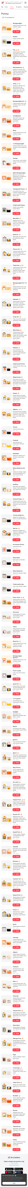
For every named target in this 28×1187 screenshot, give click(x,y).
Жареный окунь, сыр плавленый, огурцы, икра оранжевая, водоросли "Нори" (19, 1114)
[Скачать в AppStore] (9, 1169)
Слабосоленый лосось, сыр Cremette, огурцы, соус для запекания (19, 105)
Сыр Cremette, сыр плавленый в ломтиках (18, 443)
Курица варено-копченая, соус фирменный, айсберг (19, 1028)
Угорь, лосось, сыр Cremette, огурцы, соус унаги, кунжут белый (19, 162)
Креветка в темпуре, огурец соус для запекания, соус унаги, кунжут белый (19, 473)
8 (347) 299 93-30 (14, 1165)
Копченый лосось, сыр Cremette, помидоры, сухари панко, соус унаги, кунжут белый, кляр (19, 193)
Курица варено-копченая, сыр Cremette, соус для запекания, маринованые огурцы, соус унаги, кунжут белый (19, 787)
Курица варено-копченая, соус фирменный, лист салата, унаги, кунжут (19, 899)
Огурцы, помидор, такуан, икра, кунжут (19, 1057)
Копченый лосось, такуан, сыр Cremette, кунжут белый (19, 729)
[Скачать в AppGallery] (9, 1172)
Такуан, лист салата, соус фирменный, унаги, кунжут (19, 1085)
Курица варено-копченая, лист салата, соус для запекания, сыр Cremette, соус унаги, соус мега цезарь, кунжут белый (19, 304)
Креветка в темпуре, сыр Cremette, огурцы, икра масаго (19, 457)
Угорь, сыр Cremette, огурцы (19, 586)
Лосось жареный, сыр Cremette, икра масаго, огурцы (18, 771)
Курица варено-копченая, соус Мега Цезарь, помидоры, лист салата (19, 999)
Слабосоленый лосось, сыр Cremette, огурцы (19, 26)
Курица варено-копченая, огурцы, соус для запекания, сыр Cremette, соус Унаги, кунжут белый (20, 397)
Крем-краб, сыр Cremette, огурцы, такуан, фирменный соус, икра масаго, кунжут (20, 488)
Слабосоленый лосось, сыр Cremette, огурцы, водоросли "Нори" (20, 147)
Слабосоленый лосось (18, 429)
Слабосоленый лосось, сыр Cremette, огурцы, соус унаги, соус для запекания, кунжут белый (19, 253)
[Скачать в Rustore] (18, 1172)
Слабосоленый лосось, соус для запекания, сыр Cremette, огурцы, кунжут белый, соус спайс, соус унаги (19, 270)
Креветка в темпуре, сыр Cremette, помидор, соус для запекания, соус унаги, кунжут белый (20, 533)
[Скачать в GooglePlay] (18, 1169)
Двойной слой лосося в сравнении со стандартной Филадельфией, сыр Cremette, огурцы (19, 177)
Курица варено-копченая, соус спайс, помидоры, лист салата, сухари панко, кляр (19, 601)
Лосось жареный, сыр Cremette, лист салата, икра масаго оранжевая (19, 941)
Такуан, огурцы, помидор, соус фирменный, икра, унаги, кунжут (19, 836)
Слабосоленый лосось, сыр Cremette (19, 366)
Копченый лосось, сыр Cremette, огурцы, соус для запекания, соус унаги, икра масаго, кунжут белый (19, 883)
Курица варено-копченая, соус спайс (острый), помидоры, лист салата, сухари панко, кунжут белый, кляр (20, 55)
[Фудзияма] (2, 2)
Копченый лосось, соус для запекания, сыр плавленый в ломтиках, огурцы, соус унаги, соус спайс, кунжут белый (20, 414)
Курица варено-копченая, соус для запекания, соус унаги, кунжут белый (19, 687)
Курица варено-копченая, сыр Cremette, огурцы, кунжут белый (19, 616)
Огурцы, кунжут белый (18, 38)
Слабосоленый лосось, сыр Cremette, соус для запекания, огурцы (19, 645)
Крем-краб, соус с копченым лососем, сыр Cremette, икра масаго (20, 850)
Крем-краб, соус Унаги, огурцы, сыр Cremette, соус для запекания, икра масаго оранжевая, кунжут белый (20, 381)
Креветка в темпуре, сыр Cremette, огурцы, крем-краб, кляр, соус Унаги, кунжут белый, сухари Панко (20, 72)
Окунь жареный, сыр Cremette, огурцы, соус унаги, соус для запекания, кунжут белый (19, 352)
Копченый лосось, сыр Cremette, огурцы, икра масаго (18, 970)
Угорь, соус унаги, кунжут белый (19, 673)
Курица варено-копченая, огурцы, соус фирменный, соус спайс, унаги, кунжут (19, 803)
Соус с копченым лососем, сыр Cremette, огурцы (19, 742)
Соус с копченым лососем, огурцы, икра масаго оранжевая (19, 1143)
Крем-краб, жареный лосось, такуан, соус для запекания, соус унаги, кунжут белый (20, 756)
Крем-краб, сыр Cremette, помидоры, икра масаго (19, 1129)
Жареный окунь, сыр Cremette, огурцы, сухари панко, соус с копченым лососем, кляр (19, 223)
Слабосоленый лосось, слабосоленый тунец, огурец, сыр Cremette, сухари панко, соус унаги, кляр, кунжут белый (20, 335)
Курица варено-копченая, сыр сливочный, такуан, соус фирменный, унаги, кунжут (20, 1014)
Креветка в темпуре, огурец (19, 573)
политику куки (17, 1180)
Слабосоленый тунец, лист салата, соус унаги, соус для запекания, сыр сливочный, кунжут (20, 503)
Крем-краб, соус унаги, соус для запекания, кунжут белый (19, 238)
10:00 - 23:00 (14, 1163)
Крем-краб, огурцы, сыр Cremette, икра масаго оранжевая (18, 119)
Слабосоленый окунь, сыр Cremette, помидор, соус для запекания (20, 985)
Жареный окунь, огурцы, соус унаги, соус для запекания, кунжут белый (19, 913)
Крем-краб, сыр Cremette (19, 559)
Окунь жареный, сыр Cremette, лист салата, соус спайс (19, 1071)
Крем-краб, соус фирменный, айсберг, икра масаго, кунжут (19, 715)
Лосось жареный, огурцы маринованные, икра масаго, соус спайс (19, 1099)
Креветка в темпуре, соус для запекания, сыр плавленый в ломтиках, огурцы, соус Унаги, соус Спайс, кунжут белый (19, 88)
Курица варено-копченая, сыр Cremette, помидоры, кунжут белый (19, 630)
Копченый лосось (17, 546)
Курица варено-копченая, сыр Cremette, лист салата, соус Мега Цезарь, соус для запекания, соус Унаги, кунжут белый (19, 866)
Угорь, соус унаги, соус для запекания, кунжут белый (19, 319)
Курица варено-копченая (19, 926)
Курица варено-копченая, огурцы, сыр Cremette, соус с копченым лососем (20, 956)
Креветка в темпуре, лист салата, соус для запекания (19, 518)
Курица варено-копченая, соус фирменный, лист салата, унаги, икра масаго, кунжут (19, 1043)
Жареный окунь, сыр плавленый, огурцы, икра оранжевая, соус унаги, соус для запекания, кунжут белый (20, 819)
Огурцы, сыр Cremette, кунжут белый (18, 208)
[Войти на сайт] (25, 2)
